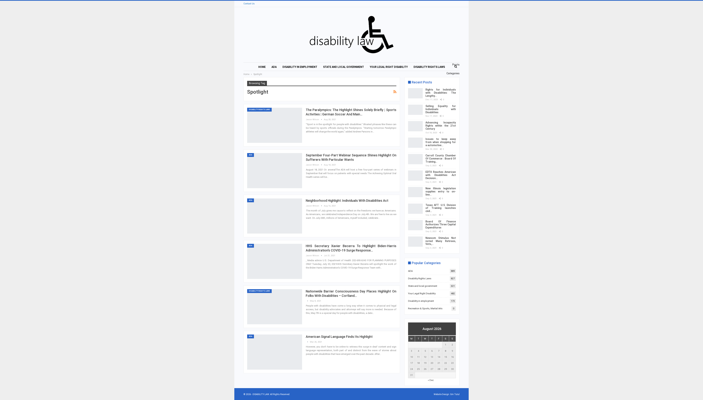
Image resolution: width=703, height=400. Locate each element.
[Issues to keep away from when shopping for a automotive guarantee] (415, 143)
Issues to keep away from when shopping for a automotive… (440, 142)
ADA (274, 66)
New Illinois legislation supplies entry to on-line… (440, 191)
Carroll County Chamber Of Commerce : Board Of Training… (440, 158)
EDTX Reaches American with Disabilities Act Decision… (440, 175)
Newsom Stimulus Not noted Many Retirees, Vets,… (440, 241)
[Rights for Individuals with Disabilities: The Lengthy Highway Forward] (415, 93)
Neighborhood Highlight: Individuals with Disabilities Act (347, 200)
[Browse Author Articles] (308, 301)
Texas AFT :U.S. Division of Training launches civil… (440, 208)
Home (262, 66)
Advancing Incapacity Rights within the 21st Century (440, 125)
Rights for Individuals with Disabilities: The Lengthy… (440, 92)
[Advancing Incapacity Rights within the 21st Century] (415, 126)
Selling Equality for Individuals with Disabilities (440, 109)
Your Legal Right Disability (389, 66)
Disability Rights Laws (429, 66)
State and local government (343, 66)
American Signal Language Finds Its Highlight (339, 337)
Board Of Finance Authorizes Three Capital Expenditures (440, 224)
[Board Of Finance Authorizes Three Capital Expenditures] (415, 225)
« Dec (431, 380)
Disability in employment (299, 66)
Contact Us (249, 3)
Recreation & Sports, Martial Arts (425, 308)
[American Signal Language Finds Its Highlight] (274, 352)
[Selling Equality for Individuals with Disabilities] (415, 110)
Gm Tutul (455, 394)
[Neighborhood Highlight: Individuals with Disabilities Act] (274, 216)
